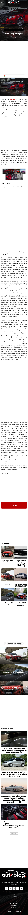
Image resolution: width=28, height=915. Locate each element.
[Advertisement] (14, 58)
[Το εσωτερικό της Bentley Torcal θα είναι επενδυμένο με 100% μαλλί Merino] (14, 739)
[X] (11, 498)
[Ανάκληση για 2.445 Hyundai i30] (7, 574)
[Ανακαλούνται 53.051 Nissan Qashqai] (7, 552)
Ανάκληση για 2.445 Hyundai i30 (7, 583)
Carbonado (13, 99)
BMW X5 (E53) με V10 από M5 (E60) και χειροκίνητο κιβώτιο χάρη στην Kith (14, 774)
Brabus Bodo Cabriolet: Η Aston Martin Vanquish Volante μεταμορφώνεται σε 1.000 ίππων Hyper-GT (14, 799)
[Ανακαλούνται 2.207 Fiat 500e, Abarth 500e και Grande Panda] (20, 594)
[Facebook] (7, 498)
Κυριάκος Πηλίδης (9, 37)
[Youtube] (21, 888)
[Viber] (17, 498)
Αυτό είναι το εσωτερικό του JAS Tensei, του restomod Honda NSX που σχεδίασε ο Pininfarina (14, 825)
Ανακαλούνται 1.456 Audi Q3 (7, 603)
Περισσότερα (13, 833)
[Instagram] (10, 888)
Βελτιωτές (12, 29)
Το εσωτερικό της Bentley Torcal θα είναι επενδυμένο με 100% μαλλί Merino (14, 750)
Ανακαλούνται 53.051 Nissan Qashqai (7, 561)
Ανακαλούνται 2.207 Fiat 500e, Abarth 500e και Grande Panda (20, 604)
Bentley (6, 29)
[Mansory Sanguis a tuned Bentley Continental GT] (5, 171)
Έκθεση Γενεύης (19, 29)
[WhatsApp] (14, 498)
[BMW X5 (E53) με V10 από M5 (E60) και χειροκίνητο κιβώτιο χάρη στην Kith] (14, 762)
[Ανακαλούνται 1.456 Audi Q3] (7, 594)
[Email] (20, 498)
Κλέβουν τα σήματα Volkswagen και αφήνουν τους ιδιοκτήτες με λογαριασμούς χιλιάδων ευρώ (21, 563)
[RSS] (14, 888)
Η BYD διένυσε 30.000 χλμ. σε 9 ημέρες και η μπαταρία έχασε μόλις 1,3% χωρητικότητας (21, 584)
